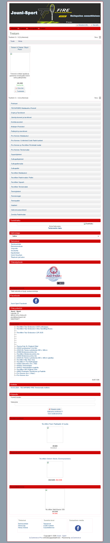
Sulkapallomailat (17, 164)
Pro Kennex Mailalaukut (19, 136)
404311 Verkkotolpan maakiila (27, 367)
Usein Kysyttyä (16, 255)
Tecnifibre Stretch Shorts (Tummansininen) (55, 456)
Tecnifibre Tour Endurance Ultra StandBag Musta (34, 329)
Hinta (20, 41)
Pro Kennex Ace (23, 375)
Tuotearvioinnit (17, 288)
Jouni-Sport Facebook (19, 303)
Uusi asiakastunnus (55, 414)
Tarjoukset (15, 452)
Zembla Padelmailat (18, 214)
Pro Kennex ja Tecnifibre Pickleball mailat (26, 145)
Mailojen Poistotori (17, 127)
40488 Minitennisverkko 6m (27, 352)
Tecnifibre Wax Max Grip (26, 360)
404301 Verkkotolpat (24, 365)
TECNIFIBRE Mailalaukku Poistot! (23, 108)
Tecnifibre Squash (17, 182)
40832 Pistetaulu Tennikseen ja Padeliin (31, 371)
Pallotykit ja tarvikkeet (19, 131)
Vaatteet (14, 205)
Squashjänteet (16, 154)
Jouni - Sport (61, 536)
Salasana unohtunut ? (55, 411)
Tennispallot (33, 28)
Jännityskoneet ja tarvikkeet (21, 117)
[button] (82, 25)
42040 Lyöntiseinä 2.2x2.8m (27, 348)
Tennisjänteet (16, 191)
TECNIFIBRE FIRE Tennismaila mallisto (30, 388)
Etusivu (14, 28)
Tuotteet (23, 28)
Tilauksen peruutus (18, 257)
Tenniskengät (16, 196)
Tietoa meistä (23, 527)
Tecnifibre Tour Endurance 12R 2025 (30, 332)
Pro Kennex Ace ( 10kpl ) (26, 373)
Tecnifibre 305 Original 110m (27, 369)
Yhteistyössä (16, 262)
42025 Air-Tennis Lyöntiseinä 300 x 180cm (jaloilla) (35, 358)
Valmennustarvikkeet (18, 210)
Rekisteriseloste (17, 246)
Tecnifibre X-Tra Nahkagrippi (27, 362)
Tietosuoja (21, 526)
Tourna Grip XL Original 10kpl (27, 346)
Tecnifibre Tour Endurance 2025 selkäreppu (32, 327)
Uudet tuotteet (17, 418)
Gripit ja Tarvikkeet (18, 113)
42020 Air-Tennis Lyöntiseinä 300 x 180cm (32, 350)
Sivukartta (14, 251)
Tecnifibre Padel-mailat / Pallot (22, 177)
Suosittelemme (17, 487)
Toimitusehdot (16, 244)
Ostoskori (14, 324)
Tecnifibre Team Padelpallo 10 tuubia (55, 421)
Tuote (13, 41)
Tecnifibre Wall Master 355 (55, 509)
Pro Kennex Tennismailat (20, 150)
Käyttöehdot (15, 253)
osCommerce (76, 538)
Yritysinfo (14, 248)
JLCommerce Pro (35, 538)
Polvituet (14, 103)
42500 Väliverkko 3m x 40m (27, 364)
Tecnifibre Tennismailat (19, 187)
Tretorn (42, 28)
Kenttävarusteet (17, 122)
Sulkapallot (15, 168)
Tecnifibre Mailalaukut (19, 173)
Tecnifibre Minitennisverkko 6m (28, 354)
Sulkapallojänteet (17, 159)
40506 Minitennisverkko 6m (27, 356)
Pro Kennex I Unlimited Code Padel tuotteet (27, 140)
